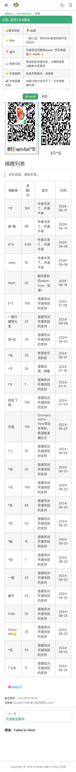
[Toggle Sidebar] (7, 5)
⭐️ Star (10, 40)
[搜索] (62, 5)
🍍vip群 (31, 30)
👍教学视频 (12, 30)
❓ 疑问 (10, 52)
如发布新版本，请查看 (39, 73)
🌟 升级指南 (12, 73)
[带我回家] (17, 5)
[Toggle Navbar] (70, 5)
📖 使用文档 (12, 63)
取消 (44, 96)
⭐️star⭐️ (30, 96)
